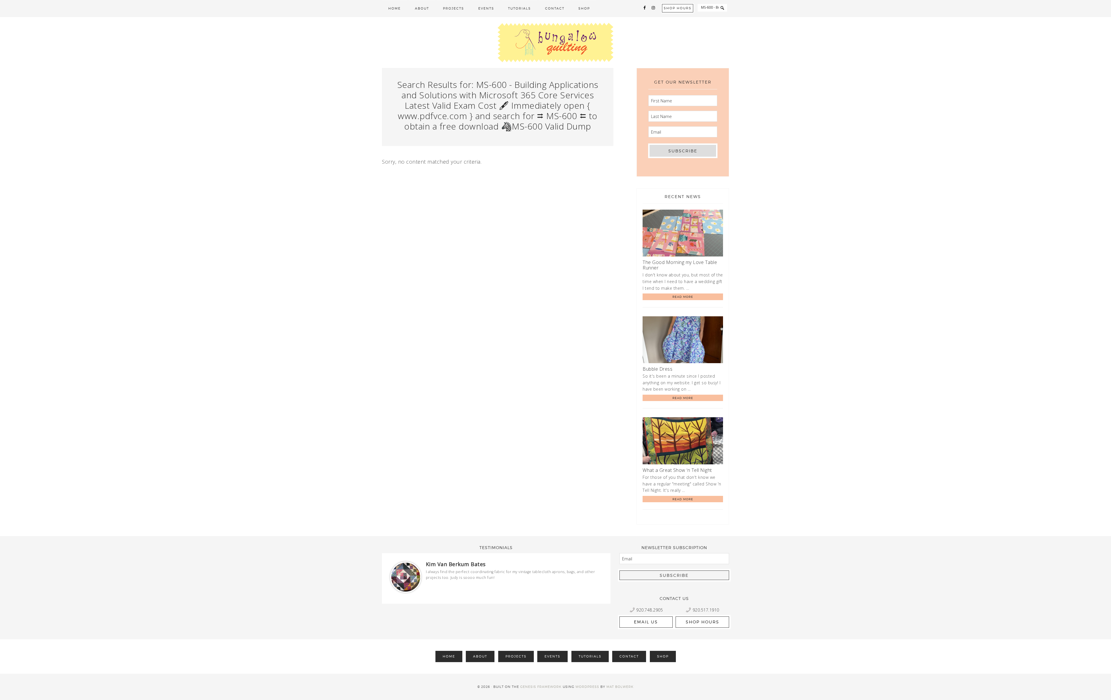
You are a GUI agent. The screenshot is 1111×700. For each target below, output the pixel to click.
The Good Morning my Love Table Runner (680, 265)
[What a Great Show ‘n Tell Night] (683, 441)
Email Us (646, 621)
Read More (682, 296)
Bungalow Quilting (555, 42)
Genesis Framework (541, 687)
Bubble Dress (657, 369)
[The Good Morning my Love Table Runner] (683, 234)
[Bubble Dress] (683, 340)
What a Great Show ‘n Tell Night (677, 470)
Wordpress (587, 687)
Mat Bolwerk (620, 687)
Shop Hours (677, 8)
